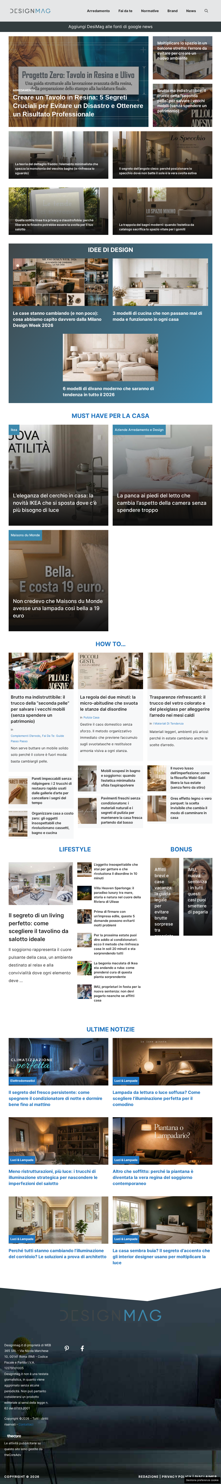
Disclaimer (206, 1476)
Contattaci (26, 1424)
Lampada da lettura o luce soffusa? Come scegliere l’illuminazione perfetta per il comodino (156, 1098)
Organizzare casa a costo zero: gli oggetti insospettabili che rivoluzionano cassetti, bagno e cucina (53, 823)
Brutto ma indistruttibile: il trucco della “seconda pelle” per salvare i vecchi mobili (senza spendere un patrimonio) (182, 100)
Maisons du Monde (25, 535)
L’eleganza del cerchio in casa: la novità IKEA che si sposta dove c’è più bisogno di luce (55, 502)
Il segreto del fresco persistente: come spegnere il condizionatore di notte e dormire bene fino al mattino (55, 1098)
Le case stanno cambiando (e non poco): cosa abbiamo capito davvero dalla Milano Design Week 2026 (57, 319)
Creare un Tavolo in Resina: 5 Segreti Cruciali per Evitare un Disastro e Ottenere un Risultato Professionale (78, 106)
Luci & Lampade (125, 1080)
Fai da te (125, 11)
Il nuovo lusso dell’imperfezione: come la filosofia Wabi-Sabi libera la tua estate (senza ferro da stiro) (190, 778)
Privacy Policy (177, 1476)
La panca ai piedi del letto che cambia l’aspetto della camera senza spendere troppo (162, 502)
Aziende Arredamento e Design (139, 430)
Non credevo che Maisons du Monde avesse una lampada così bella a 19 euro (58, 608)
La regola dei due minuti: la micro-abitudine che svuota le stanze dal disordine (109, 703)
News (191, 11)
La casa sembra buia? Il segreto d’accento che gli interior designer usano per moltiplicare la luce (161, 1256)
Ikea (14, 430)
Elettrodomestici (22, 1080)
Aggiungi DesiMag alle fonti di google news (110, 26)
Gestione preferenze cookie (202, 1480)
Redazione (149, 1476)
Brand (172, 11)
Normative (150, 11)
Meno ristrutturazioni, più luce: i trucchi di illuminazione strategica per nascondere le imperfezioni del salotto (53, 1177)
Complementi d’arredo (25, 735)
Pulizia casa (91, 717)
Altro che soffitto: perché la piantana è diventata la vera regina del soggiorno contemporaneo (153, 1177)
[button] (206, 10)
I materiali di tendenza (168, 723)
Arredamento (98, 11)
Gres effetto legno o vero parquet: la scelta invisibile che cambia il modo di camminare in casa (191, 808)
